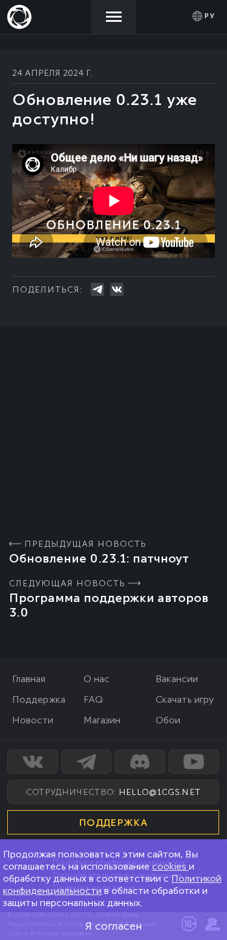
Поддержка (38, 699)
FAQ (93, 699)
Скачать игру (185, 699)
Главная (28, 679)
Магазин (102, 720)
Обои (168, 720)
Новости (32, 720)
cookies (170, 866)
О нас (97, 679)
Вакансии (177, 679)
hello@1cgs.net (159, 792)
